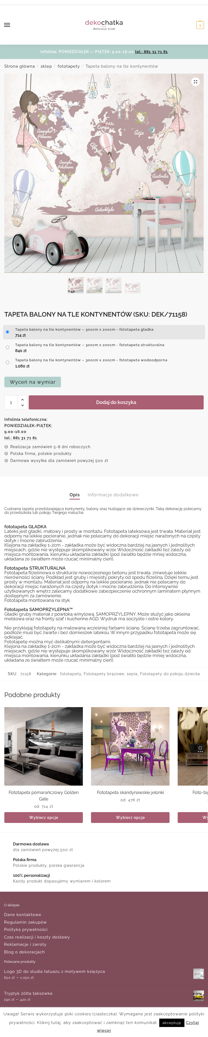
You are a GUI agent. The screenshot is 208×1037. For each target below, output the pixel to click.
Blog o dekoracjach (24, 952)
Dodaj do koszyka (116, 402)
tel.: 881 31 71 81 (151, 52)
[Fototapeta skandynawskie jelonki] (130, 746)
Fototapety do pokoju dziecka (170, 674)
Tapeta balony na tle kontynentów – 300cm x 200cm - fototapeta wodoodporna (91, 360)
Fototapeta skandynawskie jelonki (130, 792)
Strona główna (19, 66)
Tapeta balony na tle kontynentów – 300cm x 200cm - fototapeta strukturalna (89, 345)
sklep (46, 66)
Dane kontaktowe (22, 914)
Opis (75, 494)
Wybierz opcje (43, 817)
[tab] (75, 490)
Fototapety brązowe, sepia (111, 674)
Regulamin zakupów (25, 922)
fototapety (69, 66)
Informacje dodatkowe (113, 494)
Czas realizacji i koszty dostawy (37, 937)
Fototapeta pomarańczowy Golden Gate (44, 796)
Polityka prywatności (26, 929)
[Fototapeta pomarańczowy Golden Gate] (43, 746)
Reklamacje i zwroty (25, 944)
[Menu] (12, 25)
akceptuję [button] (171, 1024)
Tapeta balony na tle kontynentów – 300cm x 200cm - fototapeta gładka (84, 329)
